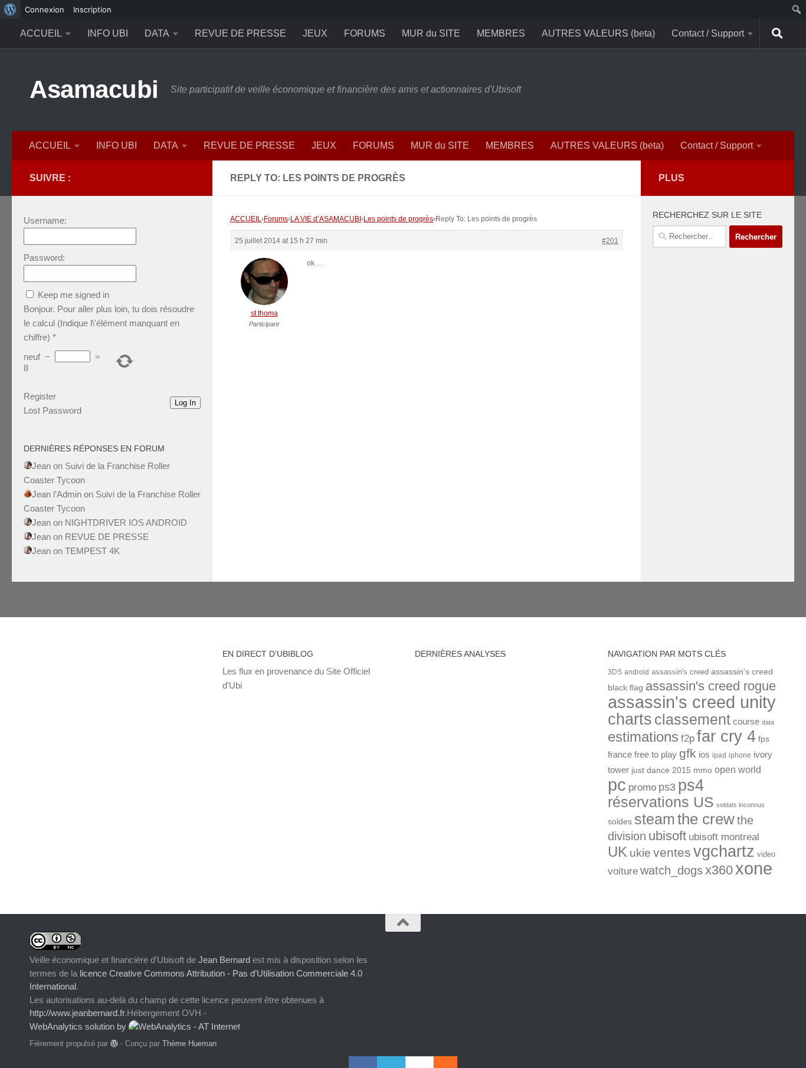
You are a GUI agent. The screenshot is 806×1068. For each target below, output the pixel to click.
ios (704, 754)
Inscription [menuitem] (92, 9)
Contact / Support (707, 33)
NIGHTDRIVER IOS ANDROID (126, 522)
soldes (620, 821)
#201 (610, 241)
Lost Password (52, 410)
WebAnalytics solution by (79, 1026)
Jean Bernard (224, 960)
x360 (719, 870)
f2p (687, 738)
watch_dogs (671, 870)
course (746, 721)
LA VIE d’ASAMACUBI (325, 219)
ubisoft (667, 835)
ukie (640, 852)
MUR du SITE (431, 33)
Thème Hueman (189, 1043)
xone (753, 868)
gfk (687, 753)
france (620, 754)
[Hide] (451, 1062)
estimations (643, 737)
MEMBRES (501, 33)
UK (617, 852)
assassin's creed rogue (711, 686)
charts (630, 719)
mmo (702, 770)
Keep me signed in (73, 295)
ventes (672, 852)
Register (40, 396)
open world (738, 769)
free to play (655, 754)
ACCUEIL (41, 33)
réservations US (661, 802)
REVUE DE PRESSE (240, 33)
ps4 (691, 785)
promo (642, 787)
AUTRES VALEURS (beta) (598, 33)
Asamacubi (94, 89)
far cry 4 (726, 736)
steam (654, 819)
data (768, 722)
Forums (276, 219)
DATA (157, 33)
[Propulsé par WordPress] (114, 1043)
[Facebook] (363, 1062)
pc (617, 784)
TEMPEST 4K (92, 551)
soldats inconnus (740, 804)
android (636, 672)
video (766, 854)
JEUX (315, 33)
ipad (719, 755)
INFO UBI (107, 33)
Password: (44, 258)
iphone (740, 755)
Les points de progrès (398, 219)
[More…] (439, 1062)
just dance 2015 (661, 770)
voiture (623, 871)
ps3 (667, 787)
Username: (45, 220)
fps (763, 739)
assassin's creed (680, 671)
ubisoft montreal (724, 837)
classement (692, 720)
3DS (615, 672)
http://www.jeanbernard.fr (77, 1013)
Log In (185, 402)
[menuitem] (10, 9)
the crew (706, 819)
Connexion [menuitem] (44, 9)
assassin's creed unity (692, 702)
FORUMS (364, 33)
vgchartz (724, 851)
